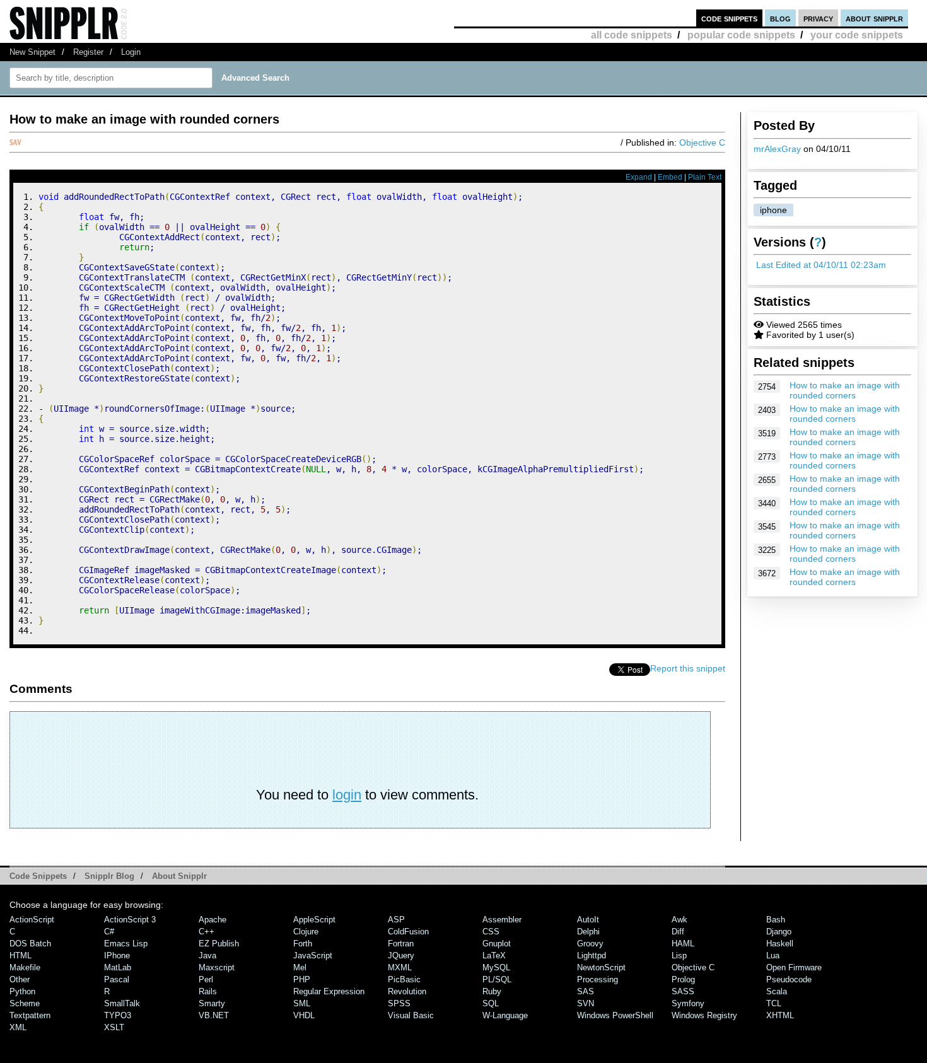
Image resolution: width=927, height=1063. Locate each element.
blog (780, 18)
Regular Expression (328, 991)
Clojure (305, 931)
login (346, 795)
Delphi (588, 931)
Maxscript (217, 967)
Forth (302, 943)
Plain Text (704, 177)
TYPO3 (117, 1015)
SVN (585, 1003)
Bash (775, 919)
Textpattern (29, 1015)
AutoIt (588, 919)
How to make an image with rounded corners (845, 390)
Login (131, 52)
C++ (206, 931)
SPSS (399, 1003)
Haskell (779, 943)
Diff (678, 931)
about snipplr (874, 18)
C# (109, 931)
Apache (212, 919)
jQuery (401, 955)
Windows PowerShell (615, 1015)
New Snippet (32, 52)
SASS (683, 991)
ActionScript (31, 919)
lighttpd (591, 955)
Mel (299, 967)
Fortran (401, 943)
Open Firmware (794, 967)
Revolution (407, 991)
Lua (772, 955)
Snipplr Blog (109, 876)
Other (19, 979)
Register (88, 52)
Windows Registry (704, 1015)
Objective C (702, 142)
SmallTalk (122, 1003)
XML (17, 1027)
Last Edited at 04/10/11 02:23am (821, 265)
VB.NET (214, 1015)
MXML (400, 967)
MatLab (117, 967)
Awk (679, 919)
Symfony (688, 1003)
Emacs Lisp (126, 943)
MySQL (496, 967)
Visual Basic (411, 1015)
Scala (776, 991)
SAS (585, 991)
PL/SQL (496, 979)
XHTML (780, 1015)
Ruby (491, 991)
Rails (208, 991)
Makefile (24, 967)
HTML (20, 955)
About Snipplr (179, 876)
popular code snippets (741, 35)
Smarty (212, 1003)
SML (301, 1003)
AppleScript (314, 919)
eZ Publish (219, 943)
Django (778, 931)
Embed (670, 177)
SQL (490, 1003)
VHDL (304, 1015)
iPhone (117, 955)
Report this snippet (687, 668)
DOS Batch (30, 943)
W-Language (505, 1015)
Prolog (683, 979)
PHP (301, 979)
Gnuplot (496, 943)
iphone (773, 210)
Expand (639, 177)
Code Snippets (38, 876)
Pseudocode (789, 979)
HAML (683, 943)
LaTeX (494, 955)
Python (22, 991)
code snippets (729, 18)
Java (207, 955)
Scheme (24, 1003)
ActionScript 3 (130, 919)
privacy (818, 18)
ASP (396, 919)
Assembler (502, 919)
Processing (597, 979)
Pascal (116, 979)
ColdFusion (408, 931)
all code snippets (631, 35)
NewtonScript (601, 967)
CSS (490, 931)
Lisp (679, 955)
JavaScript (312, 955)
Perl (206, 979)
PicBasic (404, 979)
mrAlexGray (777, 149)
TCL (773, 1003)
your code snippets (856, 35)
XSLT (114, 1027)
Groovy (590, 943)
